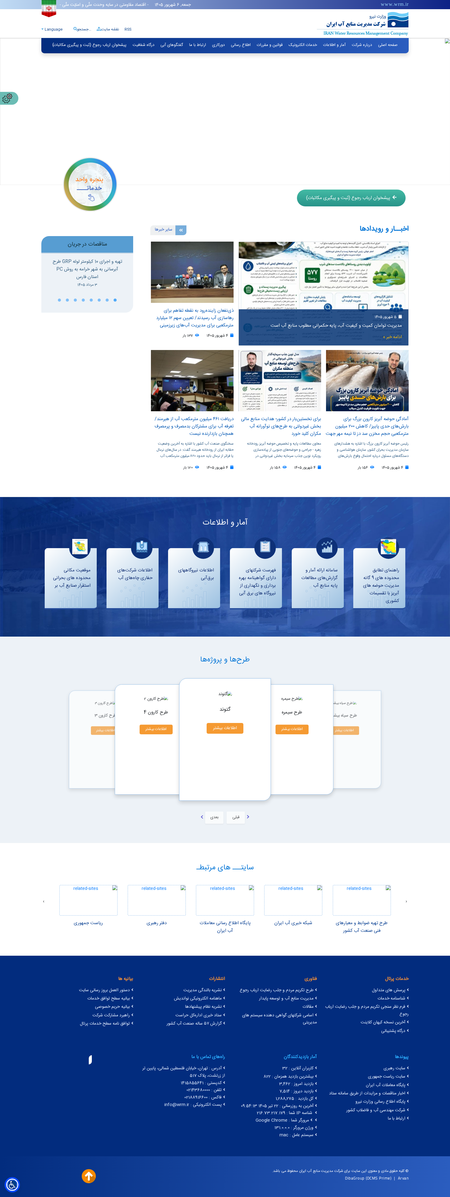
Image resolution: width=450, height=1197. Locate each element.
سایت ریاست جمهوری (386, 1076)
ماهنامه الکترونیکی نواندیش (198, 998)
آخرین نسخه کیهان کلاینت (383, 1022)
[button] (115, 300)
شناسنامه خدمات (391, 998)
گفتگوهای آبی (171, 45)
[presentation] (406, 902)
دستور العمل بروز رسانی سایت (104, 990)
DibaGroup (355, 1178)
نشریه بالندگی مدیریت (202, 990)
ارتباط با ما (197, 45)
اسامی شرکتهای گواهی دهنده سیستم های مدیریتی (279, 1019)
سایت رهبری (394, 1068)
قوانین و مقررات (270, 45)
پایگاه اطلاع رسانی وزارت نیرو (380, 1101)
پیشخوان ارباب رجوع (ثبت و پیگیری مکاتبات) (89, 45)
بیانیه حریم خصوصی (112, 1007)
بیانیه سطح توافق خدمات (108, 998)
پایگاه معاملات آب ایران (385, 1085)
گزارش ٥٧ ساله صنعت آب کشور (194, 1023)
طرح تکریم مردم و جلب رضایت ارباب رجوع (276, 990)
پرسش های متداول (388, 990)
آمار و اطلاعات (334, 45)
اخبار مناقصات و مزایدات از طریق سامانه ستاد (367, 1093)
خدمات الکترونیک (303, 45)
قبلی (235, 817)
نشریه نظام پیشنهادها (203, 1007)
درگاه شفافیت (143, 45)
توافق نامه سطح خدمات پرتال (105, 1023)
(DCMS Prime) (378, 1178)
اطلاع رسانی (241, 45)
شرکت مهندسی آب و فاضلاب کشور (375, 1110)
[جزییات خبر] (323, 293)
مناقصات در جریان (87, 244)
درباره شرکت (362, 45)
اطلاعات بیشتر (105, 730)
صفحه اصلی (388, 45)
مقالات (307, 1007)
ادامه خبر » (392, 337)
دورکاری (218, 45)
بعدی (214, 817)
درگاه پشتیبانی (393, 1031)
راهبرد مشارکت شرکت (111, 1015)
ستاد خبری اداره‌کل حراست (198, 1015)
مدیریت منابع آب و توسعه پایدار (286, 998)
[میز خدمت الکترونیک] (90, 184)
